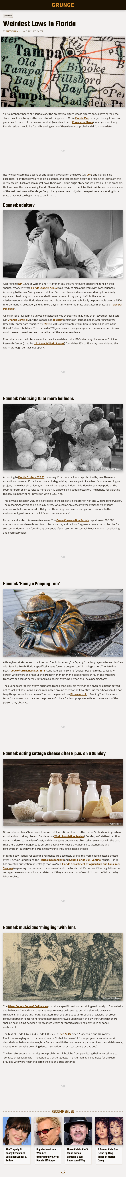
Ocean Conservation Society (72, 520)
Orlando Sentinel (18, 319)
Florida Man (82, 118)
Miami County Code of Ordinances (28, 1006)
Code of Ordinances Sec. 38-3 (28, 670)
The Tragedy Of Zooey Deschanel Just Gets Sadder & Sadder (16, 1155)
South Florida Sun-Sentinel (85, 859)
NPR (20, 283)
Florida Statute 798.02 (44, 287)
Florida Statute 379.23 (31, 477)
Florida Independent (52, 859)
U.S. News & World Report (49, 343)
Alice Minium (12, 31)
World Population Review (69, 836)
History (8, 15)
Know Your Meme (82, 122)
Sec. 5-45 (65, 1034)
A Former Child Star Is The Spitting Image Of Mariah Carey (108, 1155)
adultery (58, 319)
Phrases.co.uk (78, 694)
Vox (89, 174)
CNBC (46, 323)
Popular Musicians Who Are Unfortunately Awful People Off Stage (47, 1155)
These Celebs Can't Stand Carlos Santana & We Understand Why (77, 1155)
